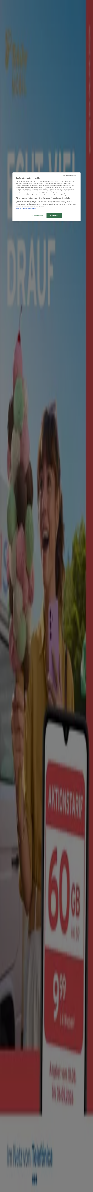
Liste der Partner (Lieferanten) (26, 208)
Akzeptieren (54, 215)
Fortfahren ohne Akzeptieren (71, 175)
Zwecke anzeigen (38, 215)
